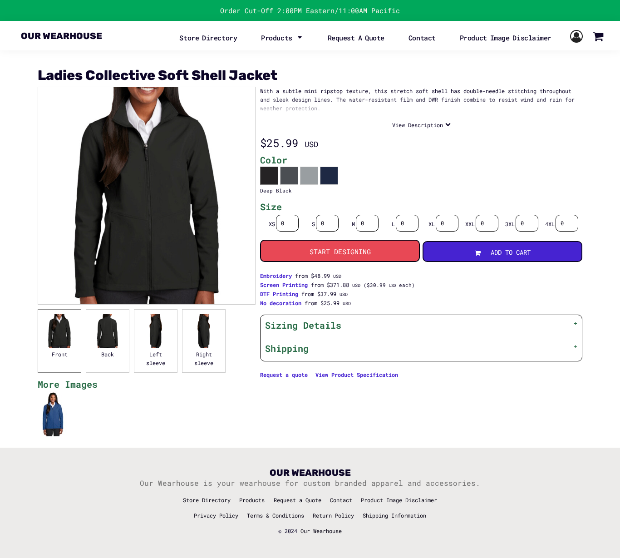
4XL (550, 223)
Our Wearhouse (321, 530)
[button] (282, 36)
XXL (470, 223)
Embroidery (276, 275)
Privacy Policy (216, 515)
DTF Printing (279, 293)
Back (107, 354)
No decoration (280, 302)
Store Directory (207, 500)
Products (252, 500)
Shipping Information (394, 515)
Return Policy (333, 515)
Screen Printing (284, 284)
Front (60, 354)
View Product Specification (356, 374)
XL (431, 223)
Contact (341, 500)
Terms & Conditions (275, 515)
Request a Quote (297, 500)
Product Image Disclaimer (399, 500)
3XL (510, 223)
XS (272, 223)
